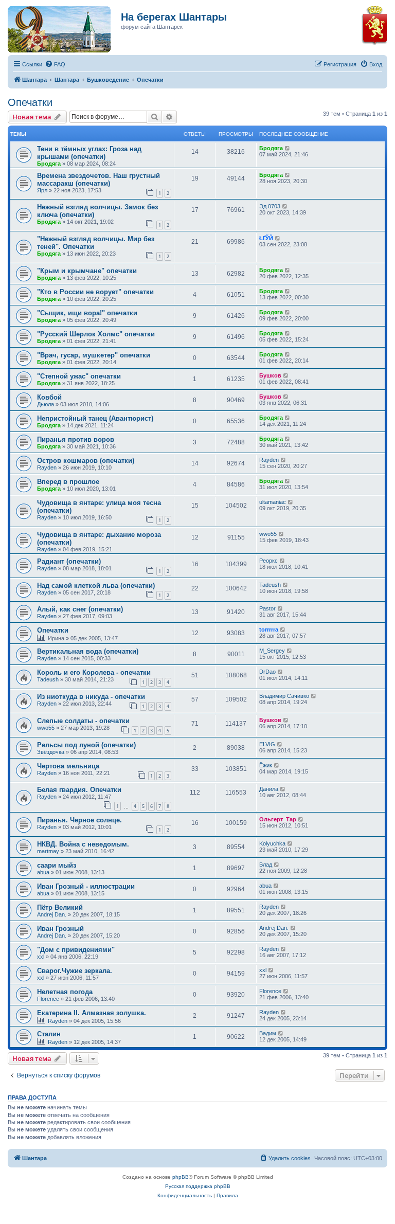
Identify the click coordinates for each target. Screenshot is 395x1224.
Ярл (42, 190)
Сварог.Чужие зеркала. (74, 971)
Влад (265, 864)
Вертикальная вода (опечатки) (87, 651)
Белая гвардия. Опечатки (79, 790)
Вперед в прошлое (68, 481)
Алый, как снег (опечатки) (80, 609)
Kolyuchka (272, 843)
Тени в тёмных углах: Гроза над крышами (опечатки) (89, 152)
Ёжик (265, 765)
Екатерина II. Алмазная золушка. (91, 1013)
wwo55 (268, 534)
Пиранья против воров (75, 439)
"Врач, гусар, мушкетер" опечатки (93, 355)
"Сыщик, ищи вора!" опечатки (87, 313)
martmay (48, 851)
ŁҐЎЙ (266, 238)
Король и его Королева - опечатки (94, 672)
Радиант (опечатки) (69, 561)
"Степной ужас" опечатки (79, 376)
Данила (268, 789)
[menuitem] (55, 64)
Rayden (47, 467)
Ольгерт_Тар (277, 819)
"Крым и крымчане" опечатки (87, 271)
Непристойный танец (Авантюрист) (95, 418)
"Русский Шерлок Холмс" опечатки (96, 334)
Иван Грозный (60, 928)
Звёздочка (50, 752)
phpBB (180, 1177)
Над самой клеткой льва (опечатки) (96, 585)
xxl (40, 956)
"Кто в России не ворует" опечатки (95, 292)
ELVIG (267, 744)
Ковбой (49, 397)
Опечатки (30, 102)
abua (43, 872)
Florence (48, 999)
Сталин (49, 1034)
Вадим (267, 1033)
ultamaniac (272, 502)
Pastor (267, 608)
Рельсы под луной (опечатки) (86, 745)
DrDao (267, 672)
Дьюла (45, 404)
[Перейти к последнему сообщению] (287, 148)
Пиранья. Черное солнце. (79, 820)
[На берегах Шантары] (54, 26)
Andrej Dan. (51, 914)
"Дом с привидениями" (76, 949)
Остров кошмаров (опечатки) (85, 460)
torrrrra (268, 629)
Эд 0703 (269, 206)
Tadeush (270, 585)
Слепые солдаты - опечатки (83, 721)
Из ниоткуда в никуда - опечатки (91, 696)
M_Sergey (272, 650)
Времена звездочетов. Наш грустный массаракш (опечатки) (98, 179)
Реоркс (268, 560)
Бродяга (49, 163)
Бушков (270, 375)
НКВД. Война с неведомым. (83, 844)
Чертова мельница (68, 766)
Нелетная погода (65, 992)
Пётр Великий (60, 907)
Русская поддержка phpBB (197, 1186)
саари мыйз (56, 865)
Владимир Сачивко (284, 696)
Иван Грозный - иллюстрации (86, 886)
